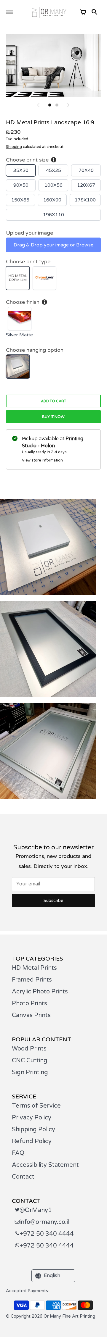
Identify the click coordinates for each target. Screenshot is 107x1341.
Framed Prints (32, 979)
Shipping (14, 146)
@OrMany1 (36, 1210)
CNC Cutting (29, 1060)
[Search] (95, 12)
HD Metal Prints (34, 968)
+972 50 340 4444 (47, 1233)
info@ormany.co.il (44, 1222)
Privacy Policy (31, 1117)
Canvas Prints (31, 1015)
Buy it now (53, 416)
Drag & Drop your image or (53, 245)
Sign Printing (30, 1072)
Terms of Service (36, 1105)
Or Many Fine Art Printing (69, 1316)
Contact (23, 1176)
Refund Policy (32, 1141)
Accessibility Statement (45, 1165)
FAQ (18, 1153)
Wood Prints (29, 1048)
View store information (42, 460)
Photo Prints (29, 1003)
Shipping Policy (33, 1129)
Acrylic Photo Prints (40, 991)
